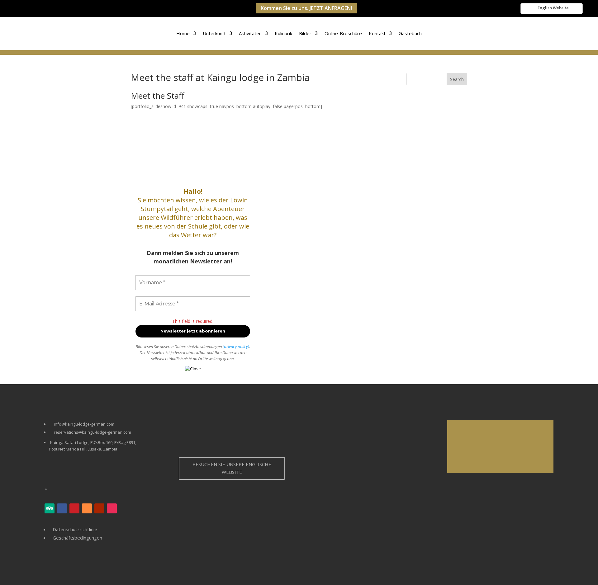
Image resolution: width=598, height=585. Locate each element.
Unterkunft (214, 33)
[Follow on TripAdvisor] (50, 508)
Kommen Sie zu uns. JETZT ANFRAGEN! (306, 8)
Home (183, 33)
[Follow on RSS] (87, 508)
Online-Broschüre (343, 33)
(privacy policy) (236, 346)
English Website (553, 8)
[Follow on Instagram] (112, 508)
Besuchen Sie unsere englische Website (231, 468)
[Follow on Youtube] (99, 508)
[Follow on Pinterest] (74, 508)
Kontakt (377, 33)
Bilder (305, 33)
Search (457, 79)
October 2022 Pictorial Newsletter (462, 454)
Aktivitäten (250, 33)
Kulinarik (283, 33)
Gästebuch (410, 33)
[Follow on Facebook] (62, 508)
